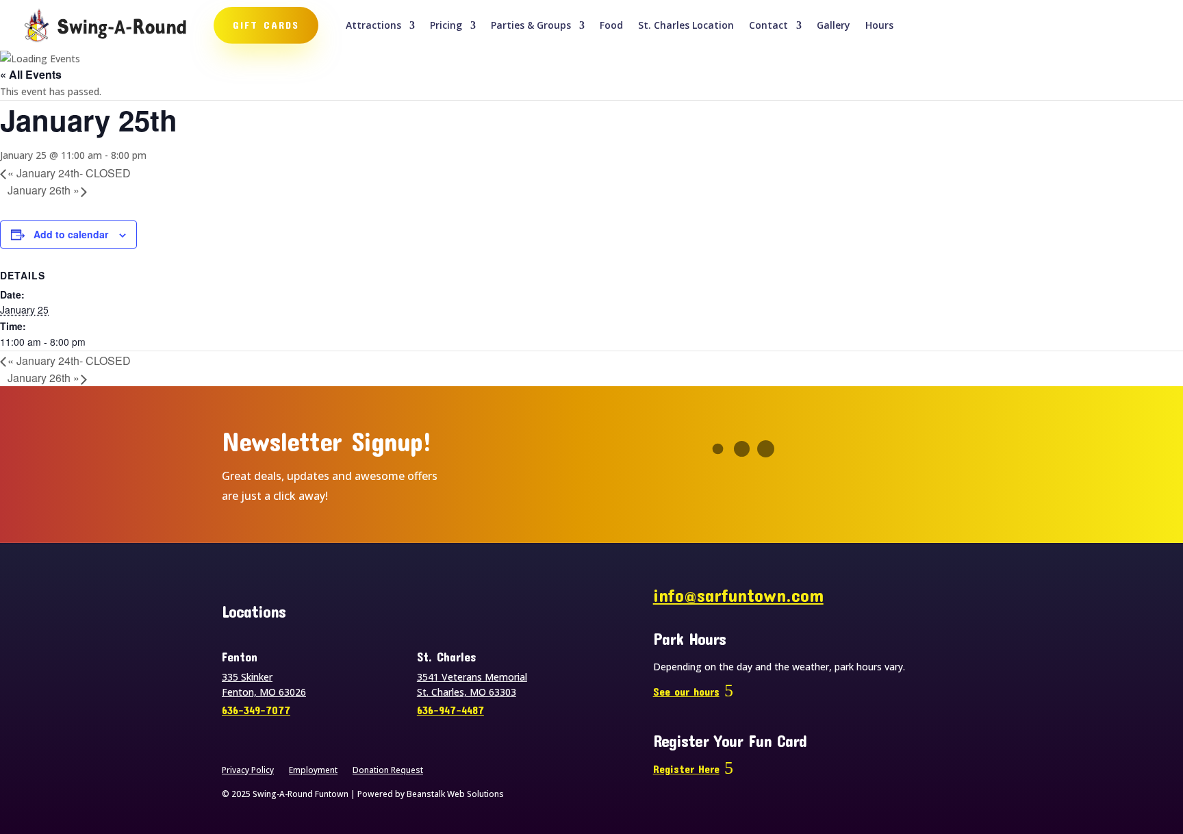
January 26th (43, 190)
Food (611, 26)
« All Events (31, 74)
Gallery (833, 26)
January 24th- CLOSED (69, 173)
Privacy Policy (248, 771)
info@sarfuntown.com (738, 595)
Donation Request (388, 771)
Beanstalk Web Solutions (455, 794)
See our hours (686, 691)
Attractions (373, 26)
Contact (768, 26)
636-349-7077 (256, 709)
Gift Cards (266, 24)
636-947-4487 (450, 709)
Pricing (446, 26)
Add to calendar (71, 234)
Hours (879, 26)
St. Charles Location (686, 26)
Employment (313, 771)
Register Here (686, 768)
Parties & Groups (531, 26)
